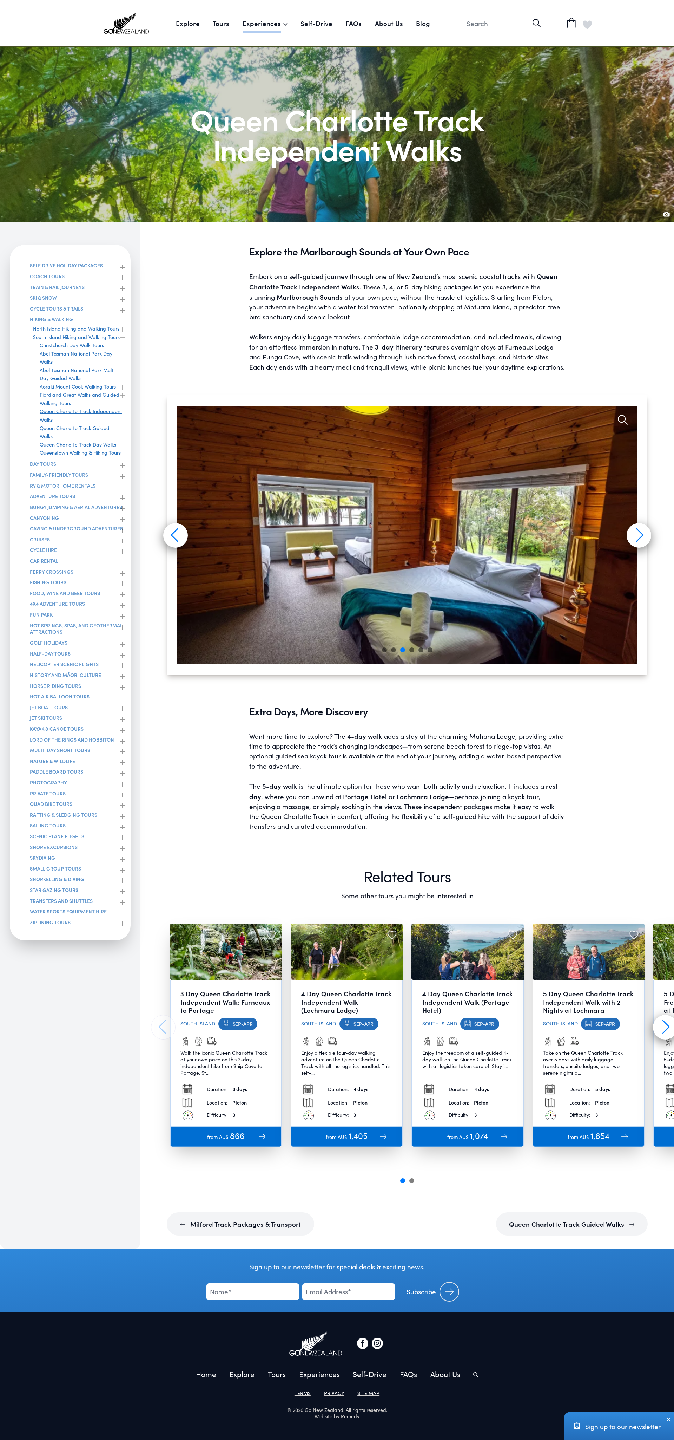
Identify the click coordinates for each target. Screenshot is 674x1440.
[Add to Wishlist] (271, 934)
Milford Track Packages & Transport (245, 1224)
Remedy (350, 1416)
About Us (389, 23)
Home (206, 1374)
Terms (303, 1393)
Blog (423, 23)
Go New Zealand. (324, 1410)
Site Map (368, 1393)
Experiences (319, 1374)
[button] (174, 535)
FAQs (354, 23)
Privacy (334, 1393)
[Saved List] (587, 23)
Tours (221, 23)
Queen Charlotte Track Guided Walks (567, 1224)
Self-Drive (316, 23)
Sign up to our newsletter (622, 1426)
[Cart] (571, 23)
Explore (188, 23)
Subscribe (421, 1291)
